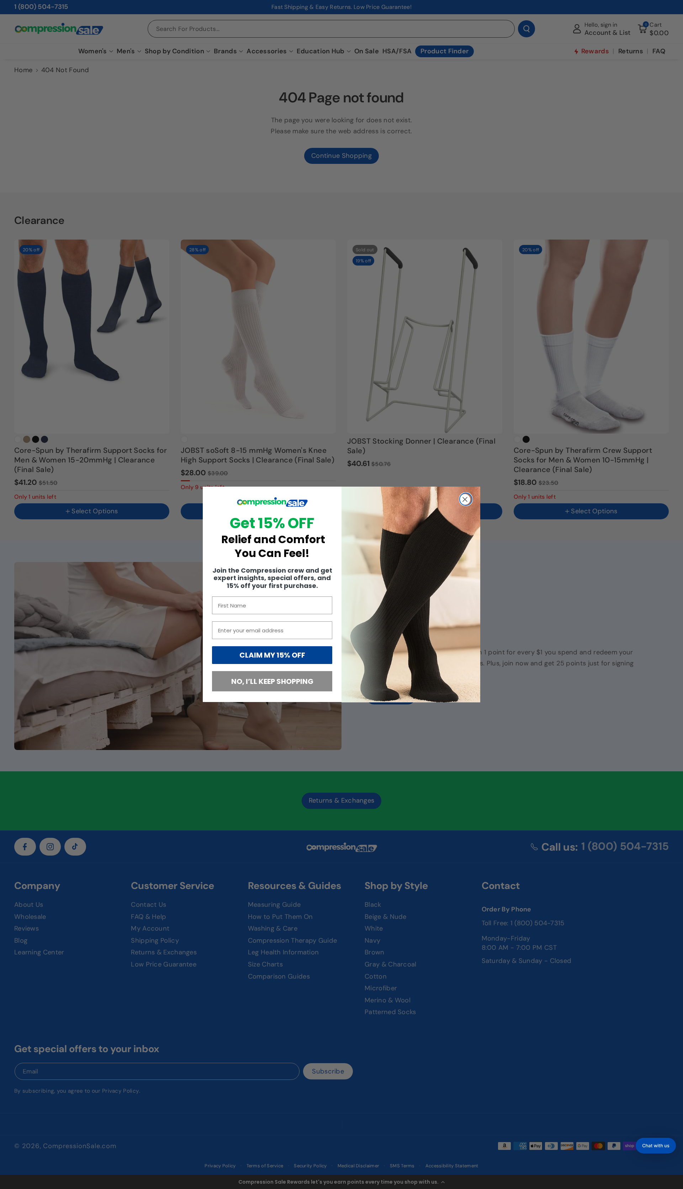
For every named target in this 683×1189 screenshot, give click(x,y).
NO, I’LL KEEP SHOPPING (272, 681)
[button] (656, 1145)
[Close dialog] (466, 499)
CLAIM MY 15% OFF (272, 655)
